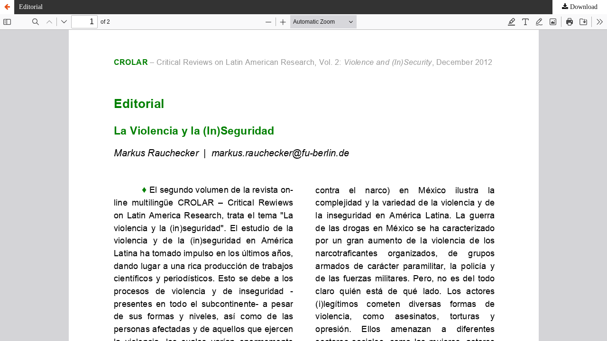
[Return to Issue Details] (7, 7)
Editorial (31, 6)
